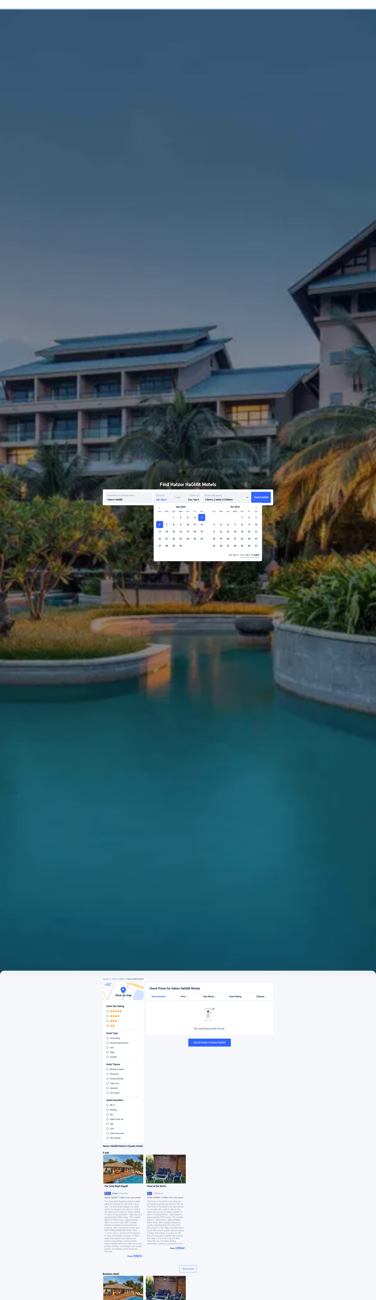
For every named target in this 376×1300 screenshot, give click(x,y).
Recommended (159, 996)
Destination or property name (121, 495)
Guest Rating (235, 996)
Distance (261, 996)
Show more (188, 1268)
